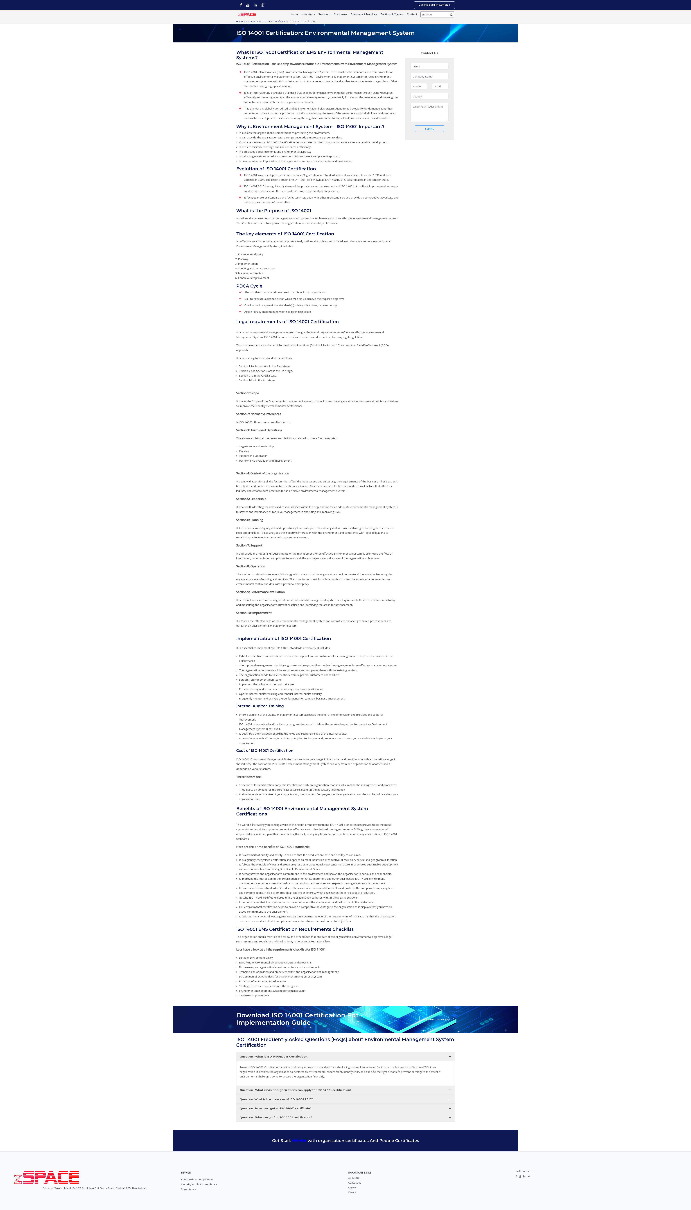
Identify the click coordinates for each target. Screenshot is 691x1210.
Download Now (436, 1019)
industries (307, 14)
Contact (412, 14)
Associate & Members (364, 14)
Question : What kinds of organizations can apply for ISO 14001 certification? (295, 1090)
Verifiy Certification (434, 5)
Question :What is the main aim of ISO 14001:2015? (276, 1099)
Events (352, 1192)
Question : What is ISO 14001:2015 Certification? (274, 1056)
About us (353, 1177)
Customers (340, 14)
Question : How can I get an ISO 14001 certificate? (276, 1108)
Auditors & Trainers (392, 14)
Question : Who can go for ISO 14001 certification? (276, 1117)
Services (323, 14)
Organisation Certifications (273, 21)
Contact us (354, 1182)
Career (352, 1187)
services (251, 21)
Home (294, 14)
